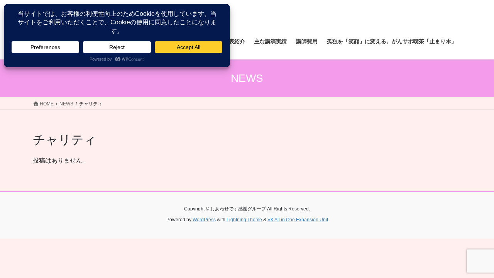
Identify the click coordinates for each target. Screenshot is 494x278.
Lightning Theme (244, 219)
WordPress (204, 219)
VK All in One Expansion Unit (297, 219)
